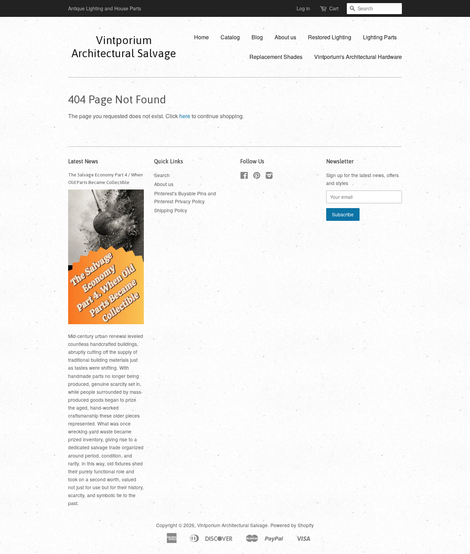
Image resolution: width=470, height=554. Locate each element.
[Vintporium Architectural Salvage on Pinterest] (256, 176)
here (184, 116)
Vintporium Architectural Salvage (124, 47)
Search (162, 175)
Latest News (83, 161)
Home (201, 37)
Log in (303, 8)
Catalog (230, 37)
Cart (334, 8)
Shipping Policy (170, 210)
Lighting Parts (380, 37)
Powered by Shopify (292, 525)
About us (285, 37)
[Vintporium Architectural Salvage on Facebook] (244, 176)
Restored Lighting (329, 37)
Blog (257, 37)
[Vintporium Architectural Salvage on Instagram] (269, 176)
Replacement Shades (275, 57)
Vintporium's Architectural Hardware (358, 57)
